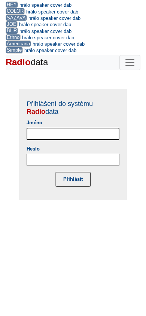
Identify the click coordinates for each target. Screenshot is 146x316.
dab (68, 5)
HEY (12, 4)
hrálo (24, 5)
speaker (40, 5)
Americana (18, 43)
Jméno (34, 122)
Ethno (13, 37)
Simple (14, 50)
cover (56, 5)
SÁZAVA (16, 18)
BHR (12, 30)
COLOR (15, 11)
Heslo (33, 149)
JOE (11, 24)
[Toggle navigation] (129, 62)
